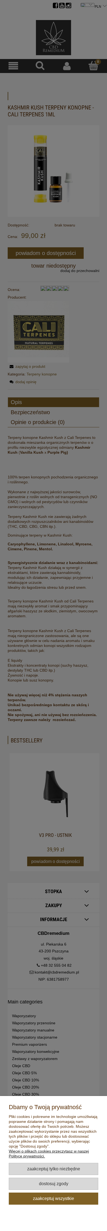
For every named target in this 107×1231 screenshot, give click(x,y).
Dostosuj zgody (53, 1183)
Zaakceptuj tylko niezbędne (53, 1168)
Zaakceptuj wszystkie (53, 1198)
